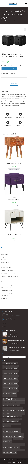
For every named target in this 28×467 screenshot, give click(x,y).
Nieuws (4, 326)
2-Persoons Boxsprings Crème (10, 386)
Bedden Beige (6, 405)
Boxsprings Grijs (7, 438)
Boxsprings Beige (7, 433)
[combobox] (14, 357)
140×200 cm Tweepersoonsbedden (9, 273)
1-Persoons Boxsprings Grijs (10, 373)
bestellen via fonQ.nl (9, 68)
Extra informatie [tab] (14, 87)
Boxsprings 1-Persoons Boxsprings (11, 428)
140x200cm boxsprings (6, 290)
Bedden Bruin (6, 407)
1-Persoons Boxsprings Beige (10, 363)
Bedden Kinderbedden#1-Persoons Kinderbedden (11, 413)
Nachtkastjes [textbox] (13, 357)
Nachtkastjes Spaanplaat (18, 449)
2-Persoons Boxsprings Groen (10, 391)
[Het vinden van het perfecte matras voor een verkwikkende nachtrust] (5, 348)
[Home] (1, 20)
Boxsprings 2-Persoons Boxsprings (11, 431)
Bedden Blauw (15, 405)
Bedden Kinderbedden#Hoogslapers (12, 416)
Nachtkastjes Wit (7, 452)
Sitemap (4, 323)
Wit (15, 452)
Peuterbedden (4, 265)
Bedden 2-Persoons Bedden (9, 396)
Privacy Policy (23, 459)
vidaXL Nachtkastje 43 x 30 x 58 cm (14, 163)
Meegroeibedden (5, 262)
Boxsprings (4, 281)
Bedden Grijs (21, 410)
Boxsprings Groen (18, 438)
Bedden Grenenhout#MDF (9, 410)
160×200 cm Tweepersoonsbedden (9, 276)
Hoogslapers (4, 257)
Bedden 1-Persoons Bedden (9, 393)
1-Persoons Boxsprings (6, 285)
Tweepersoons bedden (7, 270)
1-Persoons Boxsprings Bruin (10, 368)
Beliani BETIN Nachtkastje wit (14, 234)
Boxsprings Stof (7, 441)
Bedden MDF (6, 421)
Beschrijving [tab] (14, 83)
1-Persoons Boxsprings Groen (10, 375)
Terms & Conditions (16, 459)
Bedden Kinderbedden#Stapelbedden (12, 418)
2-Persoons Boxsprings (6, 287)
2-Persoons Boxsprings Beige (10, 378)
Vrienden (5, 324)
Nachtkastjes (9, 75)
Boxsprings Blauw (18, 433)
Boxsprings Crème (18, 436)
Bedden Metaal (15, 421)
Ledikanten (3, 259)
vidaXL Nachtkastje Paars (14, 199)
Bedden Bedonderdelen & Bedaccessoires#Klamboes (9, 402)
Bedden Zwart (6, 426)
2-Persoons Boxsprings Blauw (10, 380)
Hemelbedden (4, 254)
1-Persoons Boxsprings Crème (10, 370)
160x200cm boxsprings (6, 293)
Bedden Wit (17, 423)
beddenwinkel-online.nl (11, 319)
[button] (25, 29)
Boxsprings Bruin (7, 436)
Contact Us (9, 459)
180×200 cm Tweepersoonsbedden (9, 279)
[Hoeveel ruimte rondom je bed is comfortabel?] (5, 334)
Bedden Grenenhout (17, 407)
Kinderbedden (4, 251)
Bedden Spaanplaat (8, 423)
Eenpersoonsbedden (6, 267)
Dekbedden (4, 301)
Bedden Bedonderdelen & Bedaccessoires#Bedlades (9, 399)
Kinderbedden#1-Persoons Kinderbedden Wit (13, 444)
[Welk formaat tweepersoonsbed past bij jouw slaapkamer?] (5, 341)
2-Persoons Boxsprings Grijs (10, 388)
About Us (3, 459)
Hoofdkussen (4, 298)
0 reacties (16, 336)
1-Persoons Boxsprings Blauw (10, 365)
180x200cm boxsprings (6, 295)
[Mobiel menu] (26, 3)
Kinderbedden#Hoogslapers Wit (11, 447)
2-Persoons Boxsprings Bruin (10, 383)
